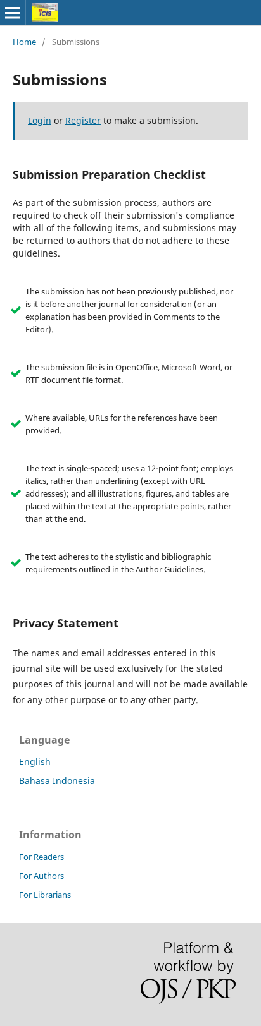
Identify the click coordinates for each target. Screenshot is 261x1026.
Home (24, 41)
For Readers (41, 856)
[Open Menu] (12, 12)
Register (83, 120)
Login (39, 120)
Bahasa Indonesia (57, 781)
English (35, 762)
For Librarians (45, 894)
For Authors (41, 875)
